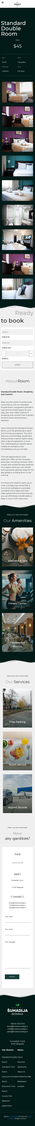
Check (17, 365)
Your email (9, 929)
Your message (10, 942)
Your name (9, 916)
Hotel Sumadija (13, 1116)
